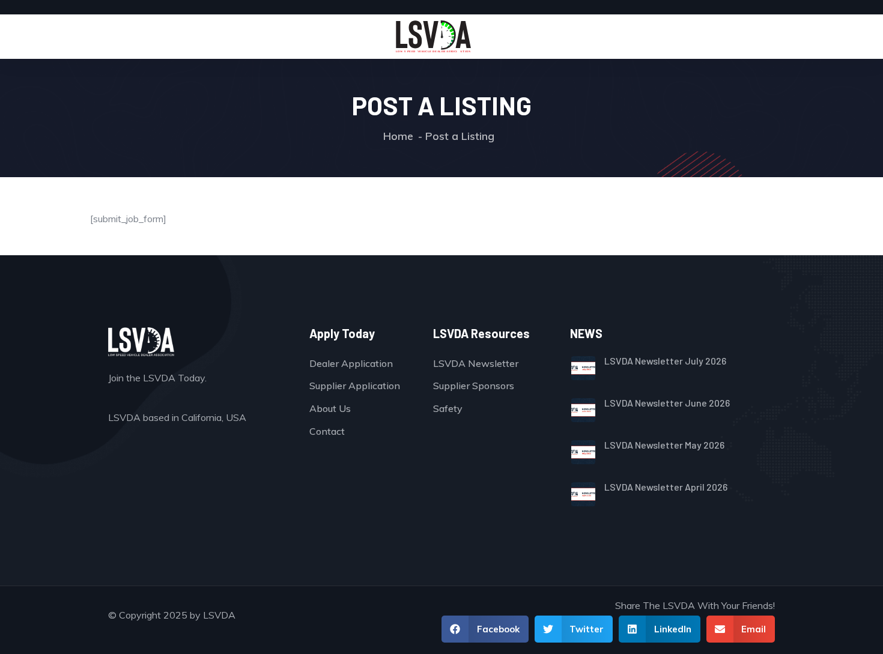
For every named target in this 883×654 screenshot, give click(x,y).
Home (398, 136)
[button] (485, 629)
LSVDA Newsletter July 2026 (665, 360)
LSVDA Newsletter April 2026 (665, 486)
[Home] (433, 36)
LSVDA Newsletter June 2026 (667, 402)
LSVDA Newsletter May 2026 (664, 444)
